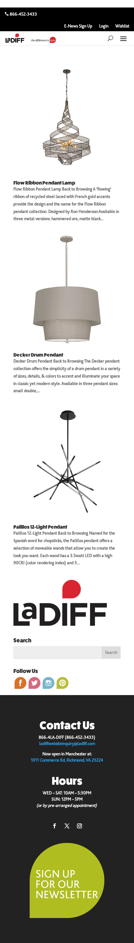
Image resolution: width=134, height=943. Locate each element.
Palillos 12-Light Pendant (40, 527)
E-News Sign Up (78, 26)
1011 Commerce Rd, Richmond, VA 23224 (67, 760)
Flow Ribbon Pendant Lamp (44, 183)
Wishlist (122, 26)
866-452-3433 (23, 14)
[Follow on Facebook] (55, 826)
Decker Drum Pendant (38, 355)
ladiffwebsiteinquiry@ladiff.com (67, 743)
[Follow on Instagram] (79, 826)
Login (103, 26)
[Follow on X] (67, 826)
